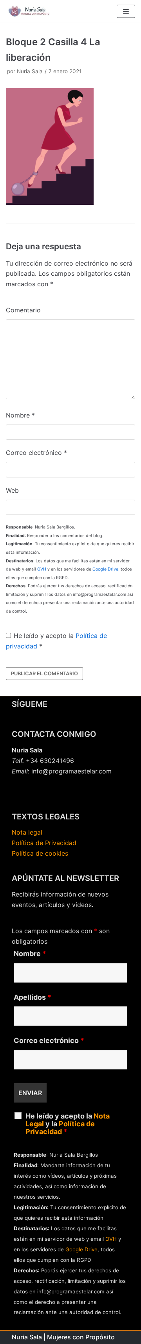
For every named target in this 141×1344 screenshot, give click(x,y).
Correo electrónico (36, 452)
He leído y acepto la (56, 641)
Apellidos (32, 997)
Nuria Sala (30, 71)
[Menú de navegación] (126, 11)
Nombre (20, 415)
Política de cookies (40, 853)
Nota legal (27, 832)
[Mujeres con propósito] (29, 11)
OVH (41, 569)
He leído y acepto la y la (67, 1124)
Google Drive (105, 569)
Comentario (23, 310)
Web (12, 490)
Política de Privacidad (44, 843)
